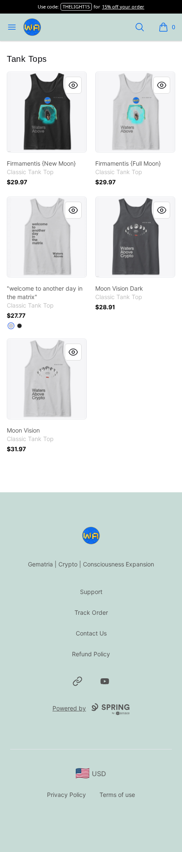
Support (91, 591)
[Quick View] (73, 85)
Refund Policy (91, 654)
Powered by (69, 708)
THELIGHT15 (76, 6)
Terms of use (117, 794)
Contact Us (91, 633)
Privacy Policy (66, 794)
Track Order (91, 612)
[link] (46, 112)
